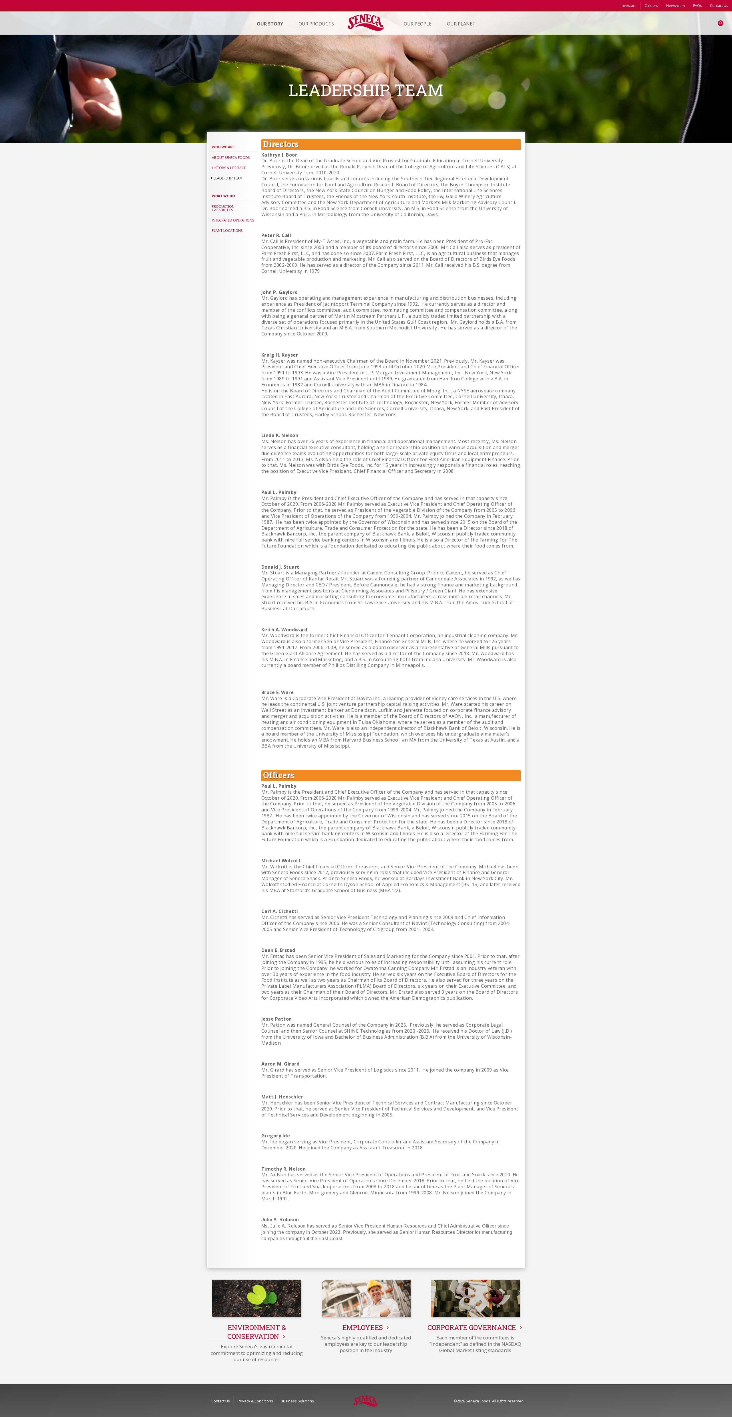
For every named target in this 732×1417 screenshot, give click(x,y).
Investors (628, 5)
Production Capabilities (223, 208)
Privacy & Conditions (255, 1401)
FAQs (697, 5)
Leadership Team (228, 178)
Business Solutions (297, 1401)
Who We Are (223, 147)
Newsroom (675, 5)
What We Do (223, 195)
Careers (651, 5)
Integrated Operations (233, 220)
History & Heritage (229, 167)
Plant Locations (227, 230)
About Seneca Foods (231, 157)
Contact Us (719, 5)
